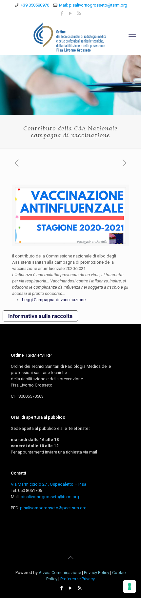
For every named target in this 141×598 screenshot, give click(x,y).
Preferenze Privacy (77, 578)
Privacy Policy (96, 572)
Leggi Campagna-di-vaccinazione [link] (54, 299)
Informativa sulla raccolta (40, 316)
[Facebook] (62, 13)
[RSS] (79, 13)
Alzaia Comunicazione (60, 572)
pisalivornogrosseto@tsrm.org (50, 496)
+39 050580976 (35, 5)
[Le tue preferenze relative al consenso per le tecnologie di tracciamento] (129, 586)
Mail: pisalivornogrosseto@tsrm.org (93, 5)
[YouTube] (70, 13)
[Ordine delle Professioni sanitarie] (70, 37)
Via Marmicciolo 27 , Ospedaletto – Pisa (48, 484)
